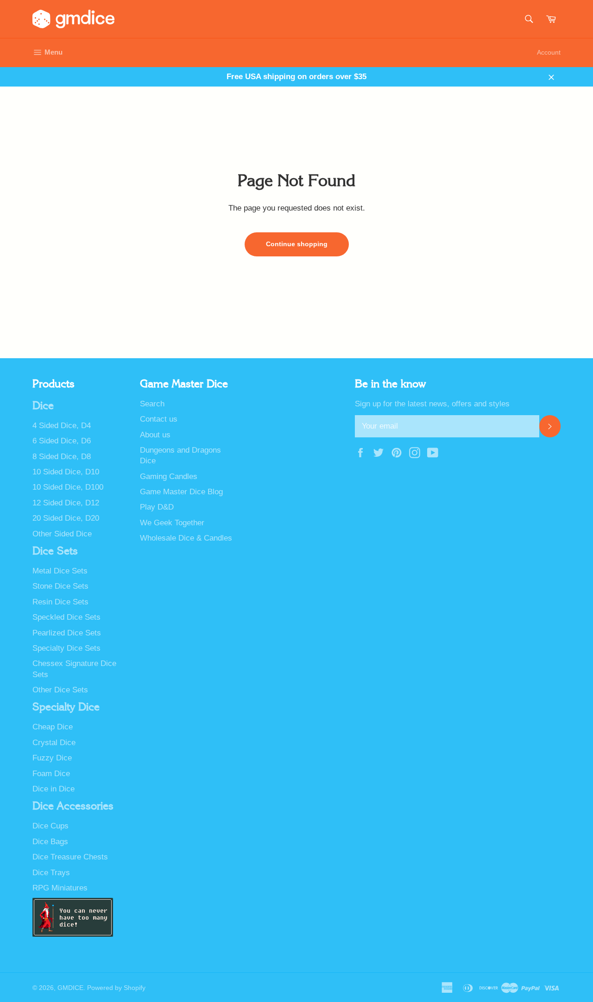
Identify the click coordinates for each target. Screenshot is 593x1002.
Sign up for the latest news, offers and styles (432, 403)
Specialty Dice (66, 707)
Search (152, 403)
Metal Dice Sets (60, 570)
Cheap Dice (52, 726)
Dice (43, 405)
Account (549, 52)
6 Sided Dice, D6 (61, 440)
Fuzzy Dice (52, 757)
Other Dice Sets (60, 689)
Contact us (158, 419)
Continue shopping (297, 244)
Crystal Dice (54, 742)
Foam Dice (51, 773)
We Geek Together (172, 522)
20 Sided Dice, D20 (65, 518)
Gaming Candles (168, 476)
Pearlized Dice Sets (66, 633)
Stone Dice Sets (60, 586)
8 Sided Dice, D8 (61, 456)
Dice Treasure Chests (70, 857)
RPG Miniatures (60, 888)
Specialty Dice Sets (66, 648)
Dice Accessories (73, 806)
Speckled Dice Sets (66, 617)
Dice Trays (51, 872)
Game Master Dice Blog (181, 491)
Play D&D (157, 507)
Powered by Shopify (116, 987)
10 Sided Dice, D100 (67, 487)
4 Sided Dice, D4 (61, 425)
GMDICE (70, 987)
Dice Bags (50, 841)
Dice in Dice (53, 788)
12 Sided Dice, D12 (65, 502)
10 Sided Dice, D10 (65, 471)
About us (155, 434)
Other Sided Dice (62, 533)
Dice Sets (55, 551)
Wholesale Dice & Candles (186, 538)
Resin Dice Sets (60, 601)
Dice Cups (50, 826)
